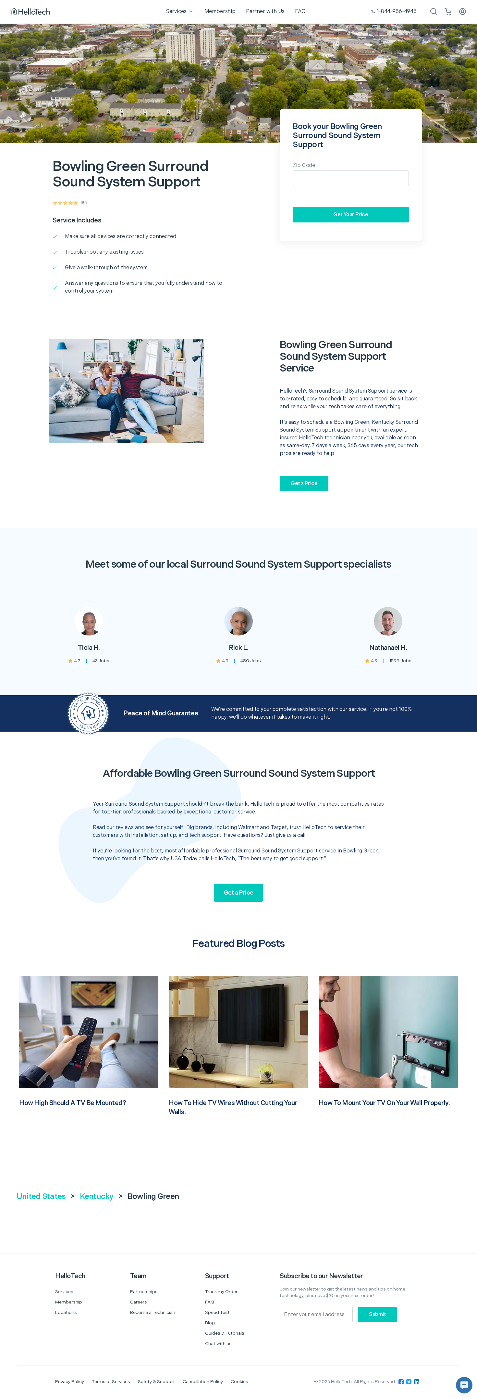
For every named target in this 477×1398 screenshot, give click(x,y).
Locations (66, 1312)
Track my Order (221, 1291)
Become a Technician (152, 1312)
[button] (464, 1385)
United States (41, 1196)
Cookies (239, 1381)
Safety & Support (156, 1381)
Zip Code (304, 165)
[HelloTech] (30, 12)
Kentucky (97, 1196)
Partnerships (144, 1291)
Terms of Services (111, 1381)
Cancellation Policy (203, 1381)
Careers (138, 1302)
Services (64, 1291)
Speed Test (217, 1312)
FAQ (209, 1302)
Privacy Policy (69, 1381)
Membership (68, 1302)
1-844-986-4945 (397, 11)
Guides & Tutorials (224, 1333)
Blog (210, 1323)
